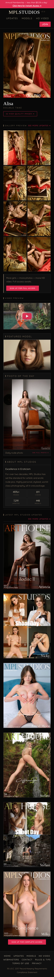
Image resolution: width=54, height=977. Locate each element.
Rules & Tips (43, 959)
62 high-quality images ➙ (20, 114)
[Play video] (27, 316)
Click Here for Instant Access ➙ (27, 5)
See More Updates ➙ (39, 125)
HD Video (42, 18)
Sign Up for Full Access (22, 288)
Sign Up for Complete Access (27, 942)
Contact (27, 959)
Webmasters (11, 959)
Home (7, 956)
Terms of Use (20, 963)
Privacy (37, 963)
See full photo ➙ (40, 453)
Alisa (8, 103)
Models (27, 18)
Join (45, 24)
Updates (12, 18)
